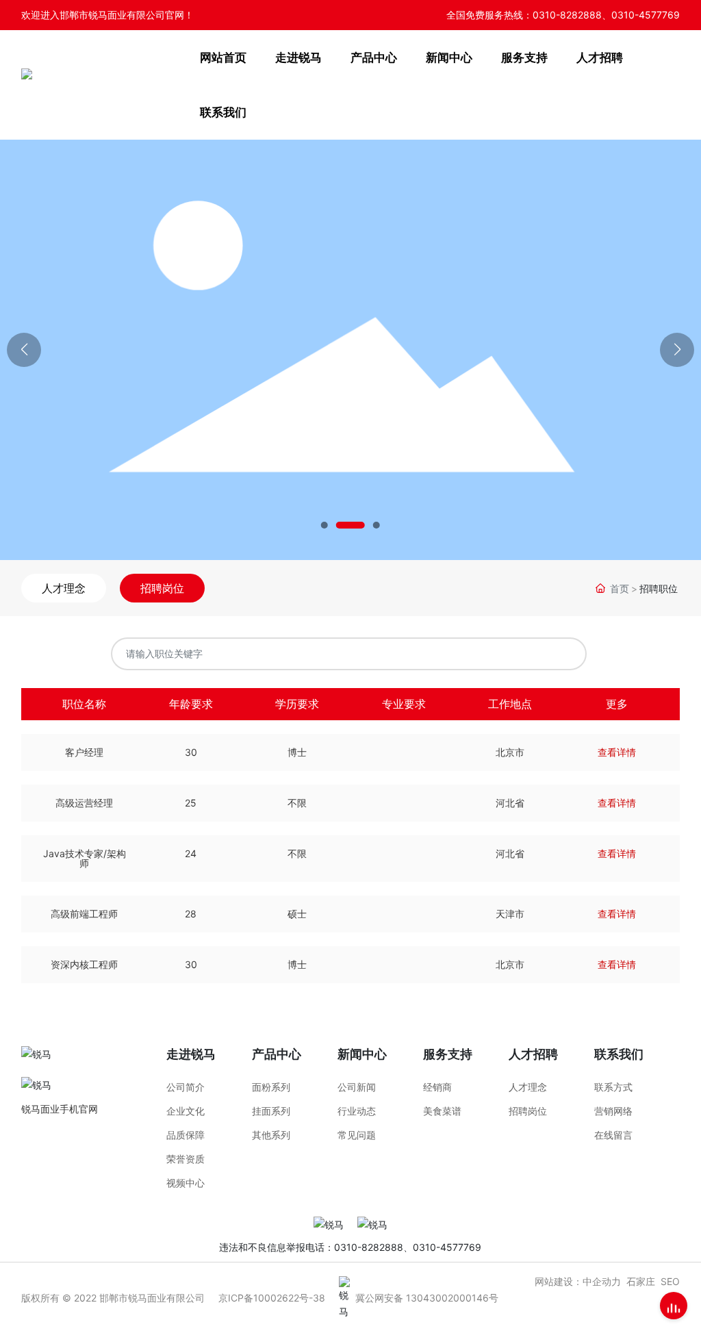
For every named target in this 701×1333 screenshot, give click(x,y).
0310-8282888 (567, 15)
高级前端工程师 (84, 913)
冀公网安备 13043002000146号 (426, 1298)
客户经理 (84, 752)
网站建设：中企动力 (578, 1281)
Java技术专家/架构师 (84, 858)
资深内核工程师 (84, 964)
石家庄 (640, 1281)
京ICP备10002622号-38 (271, 1298)
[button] (324, 525)
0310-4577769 (645, 15)
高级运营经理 (84, 803)
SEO (670, 1281)
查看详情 (617, 752)
